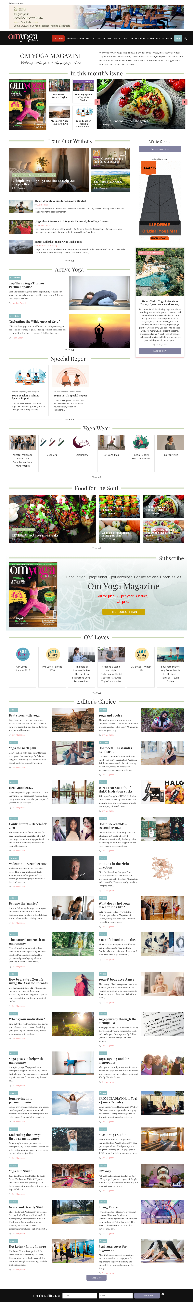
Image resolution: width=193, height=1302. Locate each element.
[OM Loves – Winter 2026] (140, 654)
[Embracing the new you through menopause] (73, 1139)
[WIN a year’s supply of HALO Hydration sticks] (162, 792)
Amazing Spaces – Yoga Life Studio (83, 97)
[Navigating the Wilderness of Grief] (99, 330)
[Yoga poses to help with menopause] (73, 1063)
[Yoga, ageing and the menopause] (162, 1063)
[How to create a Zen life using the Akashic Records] (73, 983)
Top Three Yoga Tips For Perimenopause (27, 285)
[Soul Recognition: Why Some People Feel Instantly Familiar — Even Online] (170, 654)
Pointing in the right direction (114, 865)
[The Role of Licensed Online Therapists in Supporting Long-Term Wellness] (81, 654)
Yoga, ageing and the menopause (114, 1060)
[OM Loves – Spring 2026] (52, 654)
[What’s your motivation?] (73, 1023)
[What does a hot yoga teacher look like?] (162, 907)
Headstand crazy (21, 787)
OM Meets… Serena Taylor (59, 96)
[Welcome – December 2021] (73, 868)
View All (69, 260)
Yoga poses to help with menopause (26, 1060)
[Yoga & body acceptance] (162, 983)
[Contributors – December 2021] (73, 828)
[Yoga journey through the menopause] (162, 1023)
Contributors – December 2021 (28, 826)
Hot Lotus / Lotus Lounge (27, 1246)
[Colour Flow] (81, 442)
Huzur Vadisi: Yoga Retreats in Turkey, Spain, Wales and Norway (160, 303)
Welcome (14, 858)
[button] (160, 149)
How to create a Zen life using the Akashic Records (28, 981)
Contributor (15, 278)
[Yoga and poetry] (162, 719)
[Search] (185, 38)
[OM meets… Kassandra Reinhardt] (162, 752)
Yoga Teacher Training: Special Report (83, 123)
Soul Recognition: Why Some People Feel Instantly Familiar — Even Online (170, 674)
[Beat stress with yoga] (73, 719)
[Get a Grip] (52, 442)
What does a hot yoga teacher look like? (114, 905)
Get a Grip (52, 454)
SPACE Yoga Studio (112, 1135)
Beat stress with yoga (24, 715)
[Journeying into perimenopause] (73, 1102)
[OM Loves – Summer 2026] (22, 654)
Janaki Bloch (17, 337)
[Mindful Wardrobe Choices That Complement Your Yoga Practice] (22, 442)
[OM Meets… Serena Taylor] (59, 85)
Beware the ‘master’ (23, 903)
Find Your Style (170, 454)
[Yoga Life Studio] (73, 1175)
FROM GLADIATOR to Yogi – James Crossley (118, 1100)
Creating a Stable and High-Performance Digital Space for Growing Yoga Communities (111, 674)
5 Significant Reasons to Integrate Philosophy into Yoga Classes (71, 221)
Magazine (22, 392)
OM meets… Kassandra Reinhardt (115, 750)
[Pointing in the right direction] (162, 868)
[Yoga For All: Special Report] (70, 376)
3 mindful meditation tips (117, 939)
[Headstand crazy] (73, 792)
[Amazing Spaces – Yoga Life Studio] (83, 85)
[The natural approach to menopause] (73, 944)
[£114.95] (160, 202)
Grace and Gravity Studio (27, 1207)
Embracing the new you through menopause (26, 1136)
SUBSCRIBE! (147, 1296)
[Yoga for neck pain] (73, 752)
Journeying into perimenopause (20, 1100)
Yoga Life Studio (20, 1171)
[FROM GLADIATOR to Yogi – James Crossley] (162, 1102)
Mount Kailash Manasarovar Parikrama (58, 241)
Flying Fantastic (110, 1207)
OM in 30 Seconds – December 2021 (113, 826)
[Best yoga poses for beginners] (162, 1250)
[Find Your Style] (170, 442)
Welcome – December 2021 (28, 863)
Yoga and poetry (110, 715)
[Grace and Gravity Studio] (73, 1211)
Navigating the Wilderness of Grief (34, 321)
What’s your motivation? (27, 1019)
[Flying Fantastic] (162, 1211)
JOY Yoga (105, 1171)
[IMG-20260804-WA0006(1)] (96, 16)
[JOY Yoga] (162, 1175)
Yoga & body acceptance (116, 979)
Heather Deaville (19, 303)
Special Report (33, 392)
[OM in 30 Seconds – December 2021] (162, 828)
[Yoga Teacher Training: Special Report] (83, 111)
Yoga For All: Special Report (70, 395)
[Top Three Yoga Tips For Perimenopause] (99, 292)
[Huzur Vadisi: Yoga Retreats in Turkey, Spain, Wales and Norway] (160, 272)
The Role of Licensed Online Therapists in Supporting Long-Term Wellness (81, 674)
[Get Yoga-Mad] (111, 442)
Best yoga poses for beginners (113, 1248)
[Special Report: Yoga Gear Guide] (140, 442)
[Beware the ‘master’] (73, 907)
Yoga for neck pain (22, 748)
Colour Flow (81, 454)
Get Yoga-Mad (111, 454)
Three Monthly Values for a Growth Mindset (60, 201)
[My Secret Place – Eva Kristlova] (59, 111)
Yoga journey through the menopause (118, 1021)
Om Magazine (161, 344)
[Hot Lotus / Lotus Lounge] (73, 1250)
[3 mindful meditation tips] (162, 944)
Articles (15, 392)
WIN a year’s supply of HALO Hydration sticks (115, 789)
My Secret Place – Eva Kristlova (59, 122)
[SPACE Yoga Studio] (162, 1139)
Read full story (159, 350)
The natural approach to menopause (27, 941)
